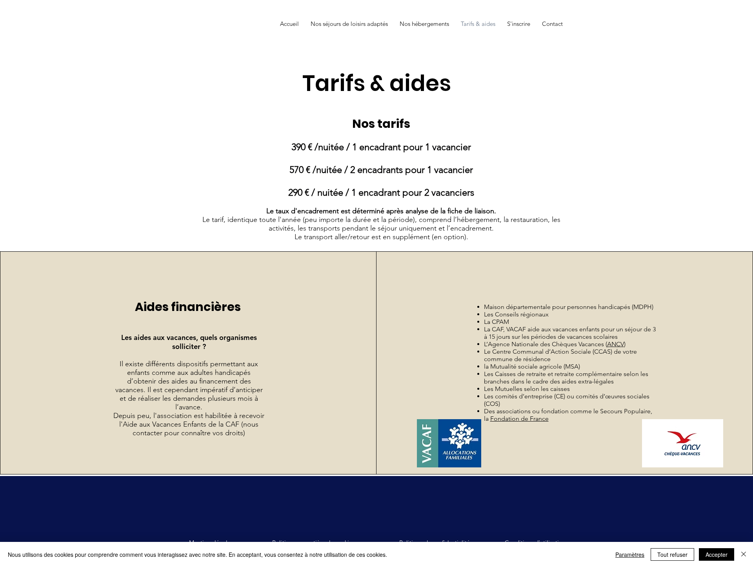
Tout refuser (672, 554)
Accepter (717, 554)
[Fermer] (743, 554)
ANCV (615, 344)
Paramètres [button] (629, 554)
